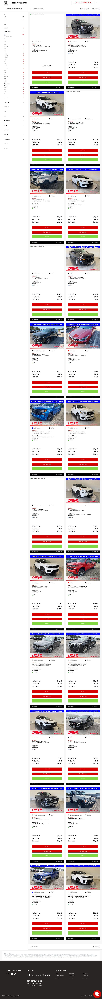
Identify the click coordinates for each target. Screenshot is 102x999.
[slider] (5, 19)
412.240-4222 (60, 87)
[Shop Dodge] (6, 3)
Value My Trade (47, 77)
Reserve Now (47, 82)
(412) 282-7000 (83, 2)
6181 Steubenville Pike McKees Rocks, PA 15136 (83, 4)
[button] (99, 26)
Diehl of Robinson (35, 87)
